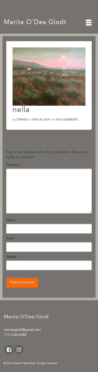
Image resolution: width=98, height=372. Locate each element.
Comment (13, 164)
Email (10, 238)
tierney (22, 119)
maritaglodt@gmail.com (22, 330)
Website (11, 256)
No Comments (67, 119)
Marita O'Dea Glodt (35, 22)
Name (11, 220)
